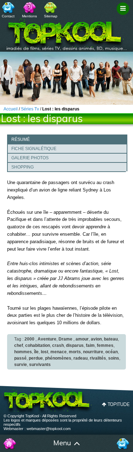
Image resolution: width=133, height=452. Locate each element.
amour (82, 339)
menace (58, 351)
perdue (36, 358)
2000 (29, 339)
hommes (23, 351)
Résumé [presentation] (20, 139)
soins (113, 358)
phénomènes (58, 358)
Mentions (29, 16)
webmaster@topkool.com (49, 429)
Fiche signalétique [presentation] (33, 148)
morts (75, 351)
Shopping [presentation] (22, 167)
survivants (40, 364)
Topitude (118, 404)
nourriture (93, 351)
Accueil (10, 443)
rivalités (98, 358)
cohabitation (37, 345)
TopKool (66, 32)
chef (18, 345)
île (36, 351)
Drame (65, 339)
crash (58, 345)
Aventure (47, 339)
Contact (8, 16)
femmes (105, 345)
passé (20, 358)
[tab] (67, 139)
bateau (111, 339)
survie (20, 364)
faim (90, 345)
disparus (75, 345)
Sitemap (50, 16)
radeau (80, 358)
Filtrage (124, 15)
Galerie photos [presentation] (30, 157)
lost (44, 351)
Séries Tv (30, 109)
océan (111, 351)
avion (96, 339)
